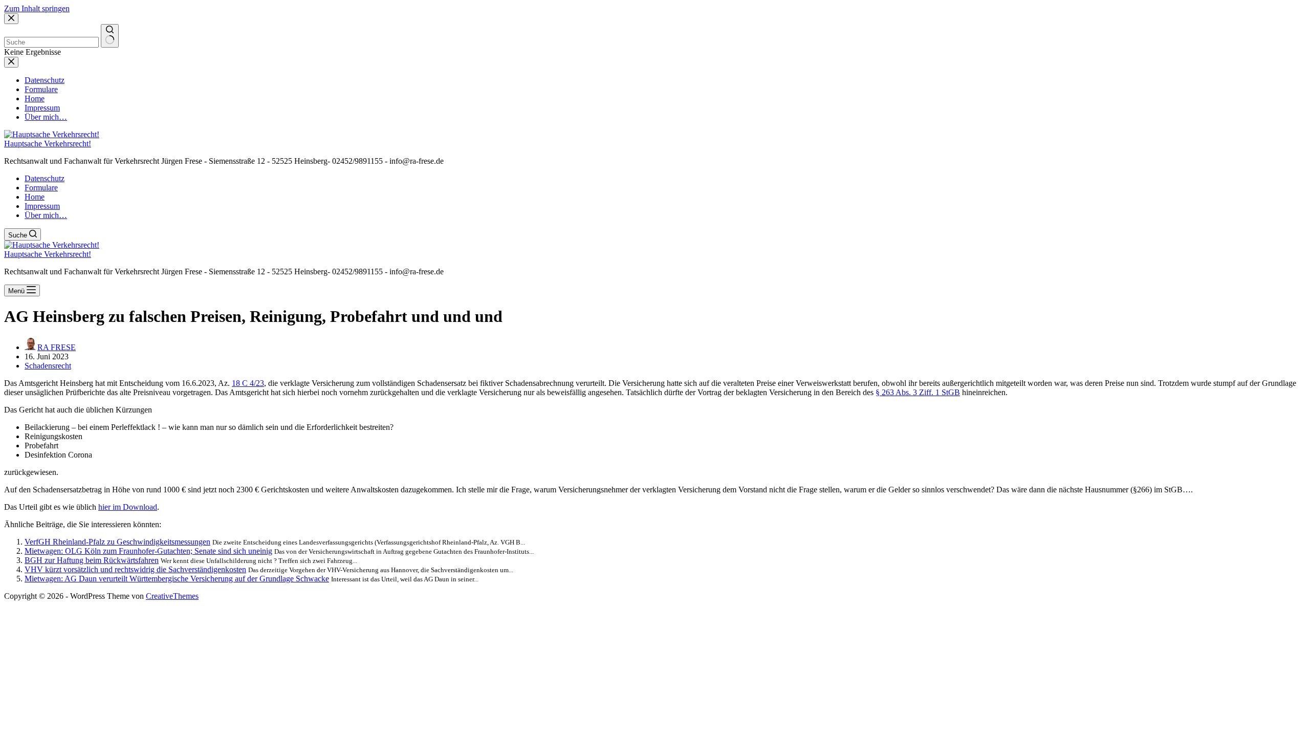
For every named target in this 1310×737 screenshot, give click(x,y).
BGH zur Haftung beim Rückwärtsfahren (92, 560)
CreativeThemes (172, 596)
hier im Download (127, 507)
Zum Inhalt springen (37, 8)
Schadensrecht (48, 365)
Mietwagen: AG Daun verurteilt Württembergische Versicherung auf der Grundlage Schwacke (177, 578)
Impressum (42, 206)
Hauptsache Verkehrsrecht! (47, 143)
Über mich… (46, 215)
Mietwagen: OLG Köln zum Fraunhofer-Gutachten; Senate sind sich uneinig (148, 551)
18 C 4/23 (248, 383)
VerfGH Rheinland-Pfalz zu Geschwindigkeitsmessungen (117, 541)
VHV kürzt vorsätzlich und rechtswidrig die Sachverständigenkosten (135, 569)
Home (35, 196)
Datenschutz (44, 178)
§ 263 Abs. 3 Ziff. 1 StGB (918, 392)
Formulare (41, 187)
